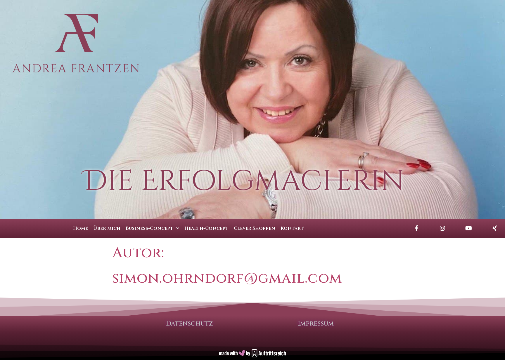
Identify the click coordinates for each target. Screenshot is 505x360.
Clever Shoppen (254, 228)
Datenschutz (189, 323)
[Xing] (494, 228)
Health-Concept (206, 228)
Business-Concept (149, 228)
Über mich (106, 228)
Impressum (316, 323)
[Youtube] (468, 228)
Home (80, 228)
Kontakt (292, 228)
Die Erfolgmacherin (244, 181)
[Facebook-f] (416, 228)
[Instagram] (442, 228)
